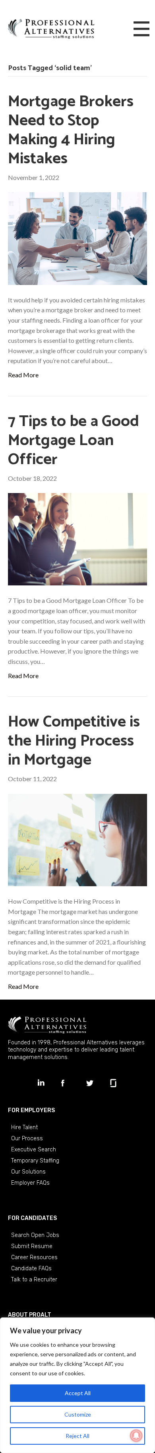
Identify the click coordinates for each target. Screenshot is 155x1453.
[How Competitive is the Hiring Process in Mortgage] (77, 839)
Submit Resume (31, 1246)
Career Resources (34, 1257)
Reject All (77, 1435)
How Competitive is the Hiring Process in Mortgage (74, 741)
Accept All (78, 1393)
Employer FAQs (30, 1183)
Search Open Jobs (35, 1235)
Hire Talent (24, 1127)
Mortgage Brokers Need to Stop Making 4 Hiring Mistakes (71, 130)
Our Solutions (28, 1171)
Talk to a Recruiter (34, 1279)
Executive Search (33, 1149)
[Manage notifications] (136, 1435)
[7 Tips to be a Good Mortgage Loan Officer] (77, 538)
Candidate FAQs (31, 1268)
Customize (77, 1414)
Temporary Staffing (35, 1160)
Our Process (27, 1138)
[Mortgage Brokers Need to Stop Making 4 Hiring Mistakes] (77, 237)
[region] (77, 1385)
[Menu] (141, 29)
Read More (23, 375)
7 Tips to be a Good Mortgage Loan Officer (73, 441)
